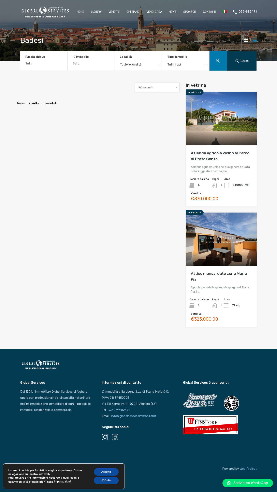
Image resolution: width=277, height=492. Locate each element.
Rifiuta (106, 480)
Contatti (209, 12)
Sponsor (189, 12)
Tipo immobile (177, 57)
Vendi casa (154, 12)
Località (126, 57)
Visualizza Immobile (221, 134)
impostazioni (62, 481)
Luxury (96, 12)
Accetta (106, 472)
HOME (80, 12)
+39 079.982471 (118, 410)
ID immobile (81, 57)
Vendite (114, 12)
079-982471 (248, 11)
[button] (247, 483)
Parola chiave (35, 57)
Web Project (248, 469)
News (172, 12)
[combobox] (138, 65)
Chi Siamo (133, 12)
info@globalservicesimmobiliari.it (133, 416)
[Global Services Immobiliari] (45, 17)
